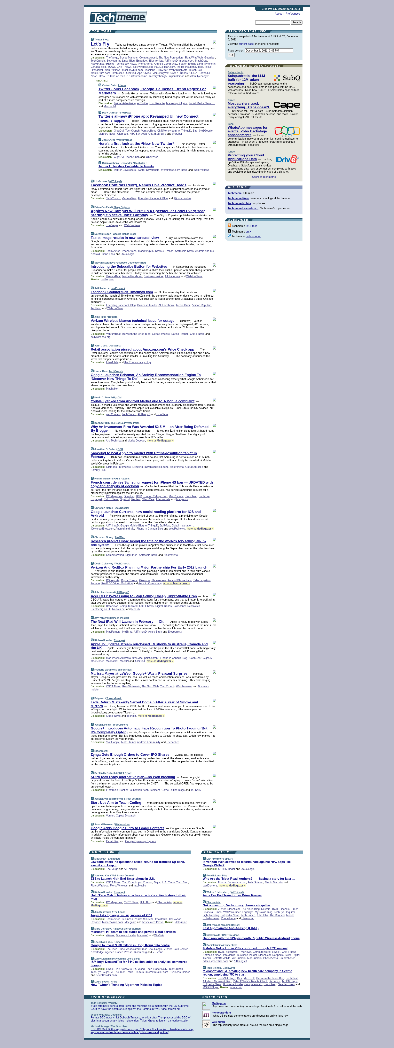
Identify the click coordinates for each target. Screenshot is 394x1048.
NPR (113, 981)
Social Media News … (202, 103)
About (278, 13)
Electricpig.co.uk (101, 609)
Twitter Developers (125, 169)
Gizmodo (122, 133)
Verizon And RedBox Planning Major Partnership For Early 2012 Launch (149, 567)
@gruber (177, 133)
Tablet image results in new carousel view (125, 238)
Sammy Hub (98, 469)
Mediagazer (219, 1003)
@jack (208, 66)
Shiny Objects (121, 207)
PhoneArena (145, 63)
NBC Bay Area (138, 133)
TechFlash (292, 978)
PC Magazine (114, 496)
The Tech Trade (115, 949)
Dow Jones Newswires (186, 606)
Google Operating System (140, 841)
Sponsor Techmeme (264, 176)
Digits (157, 882)
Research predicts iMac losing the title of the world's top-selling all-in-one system (148, 543)
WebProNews (112, 69)
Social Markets (129, 57)
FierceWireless (99, 885)
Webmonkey (122, 824)
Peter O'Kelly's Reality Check (250, 981)
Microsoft (142, 935)
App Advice (144, 73)
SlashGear (201, 60)
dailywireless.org (143, 66)
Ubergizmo (248, 918)
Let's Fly (100, 44)
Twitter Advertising (125, 103)
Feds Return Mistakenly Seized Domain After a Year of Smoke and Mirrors (144, 704)
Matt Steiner (128, 742)
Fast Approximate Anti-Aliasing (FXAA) (231, 928)
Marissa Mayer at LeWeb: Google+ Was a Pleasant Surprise (139, 673)
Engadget (142, 60)
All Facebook (172, 276)
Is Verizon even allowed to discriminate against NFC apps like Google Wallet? (247, 863)
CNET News (124, 66)
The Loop (118, 912)
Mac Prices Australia (118, 657)
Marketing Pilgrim (176, 103)
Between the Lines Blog (121, 60)
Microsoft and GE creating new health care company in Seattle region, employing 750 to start (247, 972)
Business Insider (153, 276)
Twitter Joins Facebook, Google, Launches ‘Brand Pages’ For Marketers (152, 91)
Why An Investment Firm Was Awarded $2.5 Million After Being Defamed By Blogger (149, 428)
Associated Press (152, 922)
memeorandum (221, 1012)
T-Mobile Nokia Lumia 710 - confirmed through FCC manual (245, 948)
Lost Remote (157, 103)
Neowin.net (97, 63)
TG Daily (196, 789)
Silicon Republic (201, 305)
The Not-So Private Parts (125, 423)
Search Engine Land (191, 63)
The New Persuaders (171, 57)
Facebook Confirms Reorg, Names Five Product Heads (139, 185)
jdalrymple (181, 922)
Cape (231, 100)
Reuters (113, 317)
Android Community (165, 63)
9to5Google (206, 130)
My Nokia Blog (263, 912)
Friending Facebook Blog (153, 198)
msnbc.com (186, 60)
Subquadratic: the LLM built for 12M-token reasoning (246, 79)
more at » (160, 440)
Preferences (293, 13)
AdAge (122, 85)
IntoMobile (118, 73)
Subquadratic (235, 72)
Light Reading (211, 915)
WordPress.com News (174, 169)
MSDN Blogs (290, 981)
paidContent (118, 288)
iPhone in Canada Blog (149, 528)
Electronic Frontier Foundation (124, 789)
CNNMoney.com (167, 130)
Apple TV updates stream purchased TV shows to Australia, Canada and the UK (149, 646)
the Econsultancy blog (190, 66)
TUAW (111, 66)
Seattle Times (286, 984)
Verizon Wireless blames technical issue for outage (132, 321)
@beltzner (151, 156)
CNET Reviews (230, 935)
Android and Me (204, 250)
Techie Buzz (183, 305)
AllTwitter (162, 69)
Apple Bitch (155, 631)
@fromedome (139, 76)
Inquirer (290, 912)
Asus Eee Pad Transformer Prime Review (232, 895)
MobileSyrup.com (132, 69)
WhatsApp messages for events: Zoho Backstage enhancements (248, 131)
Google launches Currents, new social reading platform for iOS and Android (146, 513)
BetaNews (112, 606)
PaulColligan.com (164, 66)
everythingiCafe (178, 69)
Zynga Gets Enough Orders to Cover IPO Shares (130, 755)
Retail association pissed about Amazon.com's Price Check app (142, 349)
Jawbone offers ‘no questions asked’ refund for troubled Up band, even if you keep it (138, 863)
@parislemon (176, 76)
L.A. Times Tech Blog (175, 882)
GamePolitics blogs (173, 789)
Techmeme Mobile (239, 203)
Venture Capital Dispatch (120, 815)
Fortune (95, 583)
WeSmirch (218, 1021)
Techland (149, 69)
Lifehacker (97, 69)
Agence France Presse (118, 952)
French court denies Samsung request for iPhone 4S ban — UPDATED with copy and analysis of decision (152, 484)
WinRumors (239, 958)
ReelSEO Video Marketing (117, 583)
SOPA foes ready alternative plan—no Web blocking (133, 777)
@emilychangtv (158, 76)
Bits (195, 130)
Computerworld (148, 57)
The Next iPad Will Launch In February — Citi (128, 622)
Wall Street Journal (129, 799)
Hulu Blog (145, 902)
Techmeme (235, 193)
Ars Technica (113, 440)
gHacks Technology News (120, 63)
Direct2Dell (195, 69)
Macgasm (182, 499)
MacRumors (176, 496)
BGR (120, 449)
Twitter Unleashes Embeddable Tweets (126, 166)
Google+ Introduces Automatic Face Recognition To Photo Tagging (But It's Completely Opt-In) (149, 730)
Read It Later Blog (216, 875)
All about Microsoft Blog (127, 929)
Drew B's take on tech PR (114, 76)
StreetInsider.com (106, 975)
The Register (277, 915)
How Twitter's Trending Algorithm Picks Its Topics (126, 984)
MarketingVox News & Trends (170, 73)
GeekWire (114, 345)
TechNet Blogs (227, 978)
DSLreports (112, 580)
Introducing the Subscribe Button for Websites (129, 266)
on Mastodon (253, 236)
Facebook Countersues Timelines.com (122, 292)
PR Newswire (124, 968)
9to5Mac (125, 112)
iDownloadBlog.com (156, 466)
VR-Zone (158, 952)
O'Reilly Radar (226, 868)
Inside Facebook (132, 276)
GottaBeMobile (157, 133)
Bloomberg (191, 496)
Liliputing (137, 466)
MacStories (97, 661)
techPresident (151, 789)
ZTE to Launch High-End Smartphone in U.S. (123, 878)
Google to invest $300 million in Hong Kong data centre (130, 945)
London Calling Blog (155, 496)
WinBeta (159, 935)
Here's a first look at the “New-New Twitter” (136, 144)
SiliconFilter (124, 669)
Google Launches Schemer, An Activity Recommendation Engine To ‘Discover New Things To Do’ (146, 377)
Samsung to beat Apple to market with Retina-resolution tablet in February (144, 455)
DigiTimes (131, 554)
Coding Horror (230, 925)
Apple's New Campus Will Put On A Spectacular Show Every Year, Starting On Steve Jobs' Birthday (148, 213)
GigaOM (119, 130)
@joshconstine (182, 198)
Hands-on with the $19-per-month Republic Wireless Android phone (251, 938)
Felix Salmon (255, 882)
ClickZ (193, 73)
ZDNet (168, 949)
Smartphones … (289, 958)
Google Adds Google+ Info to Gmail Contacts (127, 828)
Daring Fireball (179, 333)
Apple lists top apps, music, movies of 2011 (121, 915)
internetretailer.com (156, 971)
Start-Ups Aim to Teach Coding (116, 803)
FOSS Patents (121, 478)
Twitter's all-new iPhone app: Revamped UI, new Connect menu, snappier (148, 118)
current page (246, 43)
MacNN (135, 609)
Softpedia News (184, 250)
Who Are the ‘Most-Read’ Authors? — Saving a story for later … (249, 878)
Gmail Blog (112, 841)
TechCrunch (98, 60)
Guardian (209, 57)
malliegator (107, 279)
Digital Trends (129, 580)
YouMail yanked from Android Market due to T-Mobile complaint (143, 401)
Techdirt (131, 715)
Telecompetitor (202, 580)
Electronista (156, 60)
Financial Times (288, 908)
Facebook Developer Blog (131, 262)
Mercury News (107, 133)
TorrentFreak (114, 698)
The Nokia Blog (250, 908)
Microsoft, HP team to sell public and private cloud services (133, 931)
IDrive (231, 151)
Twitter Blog (101, 39)
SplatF (228, 859)
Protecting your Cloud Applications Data (246, 157)
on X (248, 231)
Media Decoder (136, 440)
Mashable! (110, 106)
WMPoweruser (231, 912)
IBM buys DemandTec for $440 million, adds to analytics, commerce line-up (139, 963)
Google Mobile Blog (124, 234)
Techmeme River (238, 198)
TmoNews (162, 414)
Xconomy (275, 981)
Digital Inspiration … (184, 525)
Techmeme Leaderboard (243, 208)
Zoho (231, 124)
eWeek (110, 935)
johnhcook (236, 987)
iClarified (131, 73)
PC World (139, 968)
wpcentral (230, 945)
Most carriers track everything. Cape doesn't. (249, 105)
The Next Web (150, 686)
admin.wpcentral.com (215, 961)
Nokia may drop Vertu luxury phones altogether (236, 905)
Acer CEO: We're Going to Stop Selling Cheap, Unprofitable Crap (144, 596)
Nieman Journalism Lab (232, 882)
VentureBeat (148, 130)
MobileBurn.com (100, 73)
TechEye (204, 496)
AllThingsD (171, 60)
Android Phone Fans (103, 254)
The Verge (112, 57)
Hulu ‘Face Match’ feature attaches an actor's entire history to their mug (138, 896)
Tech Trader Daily (156, 968)
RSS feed (251, 225)
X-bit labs (262, 915)
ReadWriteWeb (194, 57)
